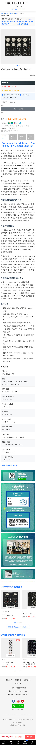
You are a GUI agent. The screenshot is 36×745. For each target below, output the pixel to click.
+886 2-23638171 (19, 691)
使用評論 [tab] (13, 137)
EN (21, 6)
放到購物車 (18, 737)
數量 (2, 112)
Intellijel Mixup (7, 662)
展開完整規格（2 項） (10, 465)
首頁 (2, 13)
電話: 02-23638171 (18, 9)
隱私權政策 (13, 725)
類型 (2, 105)
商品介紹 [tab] (4, 137)
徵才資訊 (27, 680)
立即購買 (29, 737)
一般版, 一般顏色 (18, 109)
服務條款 (23, 725)
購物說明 (18, 683)
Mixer (3, 659)
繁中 (16, 6)
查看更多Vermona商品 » (18, 627)
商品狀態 (4, 119)
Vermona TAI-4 (28, 614)
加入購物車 (10, 607)
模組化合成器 (9, 13)
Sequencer (5, 611)
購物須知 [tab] (21, 137)
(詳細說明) (11, 128)
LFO (16, 13)
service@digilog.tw (19, 694)
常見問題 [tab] (30, 137)
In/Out (25, 611)
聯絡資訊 (18, 680)
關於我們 (9, 680)
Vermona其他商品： (12, 586)
